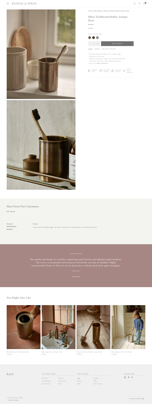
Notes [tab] (90, 49)
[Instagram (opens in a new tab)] (125, 377)
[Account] (139, 3)
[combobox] (136, 399)
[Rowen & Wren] (24, 4)
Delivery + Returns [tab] (109, 49)
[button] (111, 24)
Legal (78, 378)
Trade (79, 384)
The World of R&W (49, 374)
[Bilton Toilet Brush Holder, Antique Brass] (93, 332)
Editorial (60, 378)
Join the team (46, 384)
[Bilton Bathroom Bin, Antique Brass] (24, 332)
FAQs (95, 381)
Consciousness (46, 381)
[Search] (135, 4)
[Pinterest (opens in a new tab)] (128, 377)
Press (60, 384)
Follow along (129, 374)
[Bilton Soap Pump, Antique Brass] (58, 332)
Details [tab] (97, 49)
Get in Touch (97, 384)
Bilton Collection (102, 63)
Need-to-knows (83, 374)
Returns (79, 381)
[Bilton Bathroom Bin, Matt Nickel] (128, 332)
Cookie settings (13, 400)
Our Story (45, 378)
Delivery (96, 378)
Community (62, 381)
